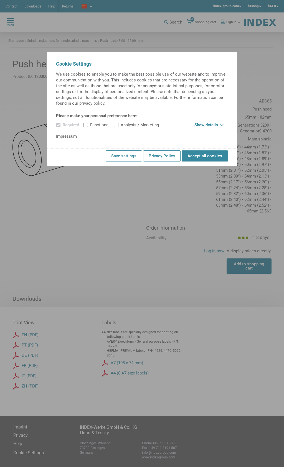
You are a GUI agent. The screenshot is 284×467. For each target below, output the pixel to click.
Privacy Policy (162, 155)
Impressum (66, 136)
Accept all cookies (204, 155)
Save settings (123, 155)
